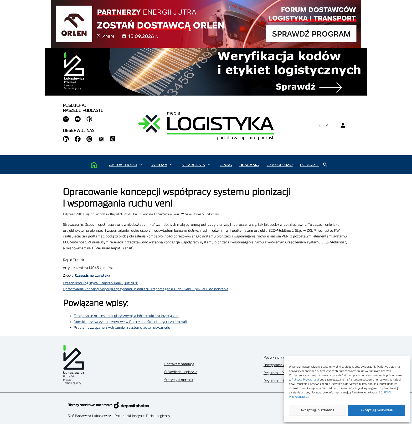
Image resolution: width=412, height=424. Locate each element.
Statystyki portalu (178, 380)
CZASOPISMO (280, 164)
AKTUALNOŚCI (123, 164)
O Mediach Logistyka (180, 372)
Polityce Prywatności (305, 379)
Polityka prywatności (280, 357)
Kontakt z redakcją (179, 364)
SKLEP (323, 125)
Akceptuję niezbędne (317, 410)
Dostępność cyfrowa (279, 365)
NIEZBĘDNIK (193, 164)
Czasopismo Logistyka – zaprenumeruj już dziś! (100, 283)
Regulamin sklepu (277, 381)
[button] (141, 164)
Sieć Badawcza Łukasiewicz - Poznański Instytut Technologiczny (119, 416)
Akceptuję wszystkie (376, 410)
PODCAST (309, 164)
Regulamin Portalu (278, 373)
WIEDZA (159, 164)
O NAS (226, 164)
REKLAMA (249, 164)
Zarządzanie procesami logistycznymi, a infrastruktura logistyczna (126, 316)
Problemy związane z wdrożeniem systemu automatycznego (122, 327)
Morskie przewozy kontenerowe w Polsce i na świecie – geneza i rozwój (130, 322)
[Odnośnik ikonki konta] (342, 125)
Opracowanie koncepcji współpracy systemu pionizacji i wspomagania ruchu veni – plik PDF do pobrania (145, 289)
